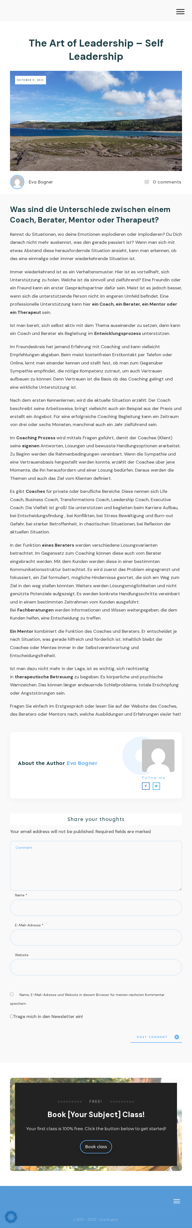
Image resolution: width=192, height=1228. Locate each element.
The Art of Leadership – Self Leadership (96, 50)
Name (21, 895)
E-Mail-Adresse (29, 925)
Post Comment (152, 1037)
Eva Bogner (82, 763)
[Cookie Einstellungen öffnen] (11, 1221)
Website (21, 955)
